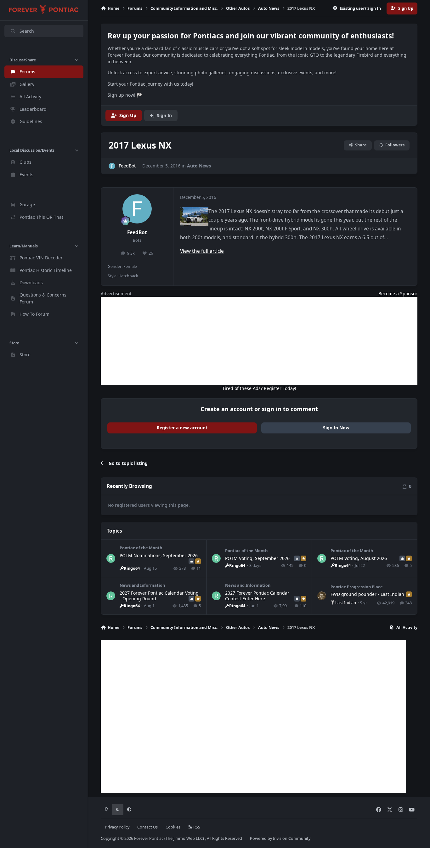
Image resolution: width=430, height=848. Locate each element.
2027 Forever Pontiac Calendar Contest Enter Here (257, 596)
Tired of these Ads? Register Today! (259, 388)
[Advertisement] (259, 341)
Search (27, 31)
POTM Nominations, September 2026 (159, 555)
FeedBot (137, 232)
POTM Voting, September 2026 (257, 558)
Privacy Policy (117, 827)
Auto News (199, 166)
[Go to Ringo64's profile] (110, 558)
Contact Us (147, 827)
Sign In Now (336, 428)
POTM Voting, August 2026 (359, 558)
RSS (196, 827)
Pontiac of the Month (141, 548)
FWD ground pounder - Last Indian (367, 594)
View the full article (202, 251)
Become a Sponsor (397, 294)
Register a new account (182, 428)
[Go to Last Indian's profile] (321, 595)
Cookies (173, 827)
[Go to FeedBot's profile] (112, 166)
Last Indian (345, 602)
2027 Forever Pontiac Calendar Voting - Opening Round (159, 596)
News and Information (142, 585)
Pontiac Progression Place (357, 587)
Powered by (280, 838)
